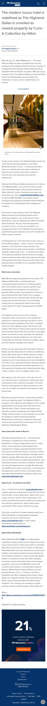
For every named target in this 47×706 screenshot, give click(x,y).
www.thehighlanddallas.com (31, 195)
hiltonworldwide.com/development (16, 526)
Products (23, 674)
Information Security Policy (16, 696)
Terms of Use (16, 693)
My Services (22, 679)
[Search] (44, 3)
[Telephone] (38, 3)
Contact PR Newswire (23, 672)
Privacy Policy (29, 693)
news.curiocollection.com (12, 520)
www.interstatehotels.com (12, 476)
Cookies (24, 699)
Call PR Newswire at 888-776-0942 (24, 685)
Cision (27, 702)
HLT (22, 539)
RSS (38, 696)
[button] (23, 121)
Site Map (31, 696)
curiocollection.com (34, 489)
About (23, 677)
